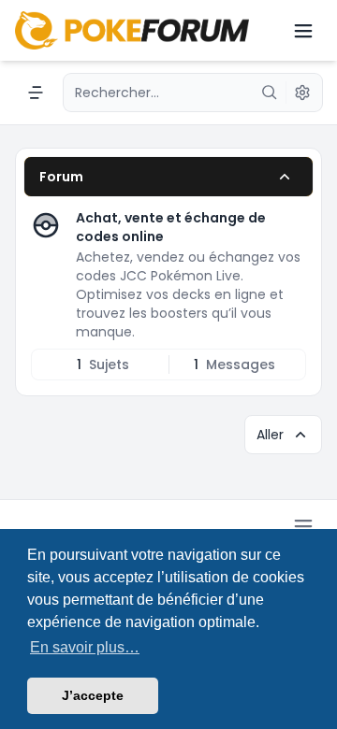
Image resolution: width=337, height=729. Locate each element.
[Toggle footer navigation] (303, 526)
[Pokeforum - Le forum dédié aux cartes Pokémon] (132, 30)
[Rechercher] (270, 92)
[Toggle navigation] (303, 31)
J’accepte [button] (93, 695)
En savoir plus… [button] (84, 647)
